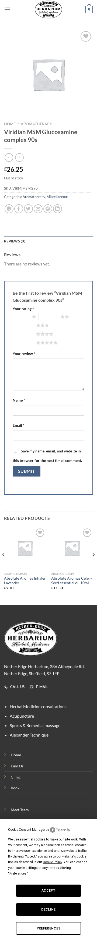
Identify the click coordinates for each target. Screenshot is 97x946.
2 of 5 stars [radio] (49, 316)
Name (19, 400)
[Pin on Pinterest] (47, 208)
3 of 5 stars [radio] (25, 325)
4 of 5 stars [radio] (25, 334)
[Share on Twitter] (28, 208)
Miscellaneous (57, 197)
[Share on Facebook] (18, 208)
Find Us (17, 766)
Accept (48, 890)
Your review (24, 353)
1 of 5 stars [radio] (21, 316)
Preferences (49, 928)
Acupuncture (22, 715)
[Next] (93, 566)
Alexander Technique (29, 734)
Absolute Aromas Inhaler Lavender (25, 580)
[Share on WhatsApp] (9, 208)
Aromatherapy (36, 124)
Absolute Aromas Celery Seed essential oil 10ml (71, 580)
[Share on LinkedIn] (57, 208)
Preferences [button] (17, 873)
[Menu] (7, 9)
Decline (48, 909)
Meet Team (20, 809)
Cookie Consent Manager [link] (26, 830)
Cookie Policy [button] (52, 862)
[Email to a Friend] (38, 208)
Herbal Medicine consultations (38, 706)
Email (19, 425)
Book (15, 788)
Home (10, 124)
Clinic (16, 777)
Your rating (23, 308)
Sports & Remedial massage (35, 725)
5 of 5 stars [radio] (25, 342)
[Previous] (3, 566)
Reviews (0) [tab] (14, 241)
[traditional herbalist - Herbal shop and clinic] (48, 9)
